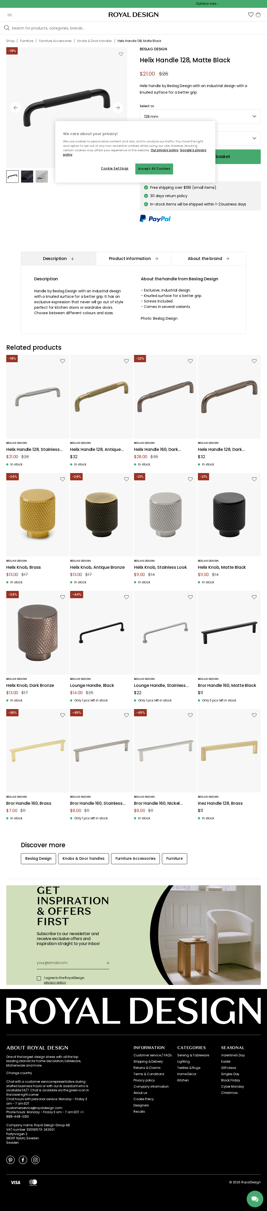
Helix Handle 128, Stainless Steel (33, 449)
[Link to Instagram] (35, 1159)
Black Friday (230, 1080)
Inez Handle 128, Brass (220, 803)
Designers (141, 1105)
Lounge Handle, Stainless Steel (160, 685)
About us (140, 1092)
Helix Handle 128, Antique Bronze (95, 449)
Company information (151, 1086)
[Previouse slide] (15, 107)
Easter (225, 1061)
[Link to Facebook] (23, 1159)
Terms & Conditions (149, 1074)
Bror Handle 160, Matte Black (227, 685)
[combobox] (200, 116)
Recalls (139, 1111)
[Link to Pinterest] (10, 1159)
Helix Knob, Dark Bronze (30, 685)
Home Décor (186, 1074)
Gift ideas (228, 1067)
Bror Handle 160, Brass (28, 803)
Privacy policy (144, 1080)
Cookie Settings (115, 168)
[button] (250, 14)
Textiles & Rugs (189, 1067)
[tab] (58, 258)
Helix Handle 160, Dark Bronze (156, 449)
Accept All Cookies (154, 169)
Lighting (183, 1061)
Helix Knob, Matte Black (222, 567)
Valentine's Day (233, 1055)
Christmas (229, 1092)
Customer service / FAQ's (153, 1055)
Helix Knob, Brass (23, 567)
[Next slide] (118, 107)
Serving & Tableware (193, 1055)
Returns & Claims (147, 1067)
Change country (19, 1073)
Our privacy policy (165, 150)
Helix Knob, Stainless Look (160, 567)
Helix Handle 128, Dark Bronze (220, 449)
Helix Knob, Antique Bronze (97, 567)
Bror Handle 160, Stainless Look (96, 803)
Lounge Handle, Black (92, 685)
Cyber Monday (232, 1086)
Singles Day (230, 1074)
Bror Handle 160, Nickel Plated (157, 803)
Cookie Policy (144, 1099)
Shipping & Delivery (148, 1061)
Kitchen (183, 1080)
